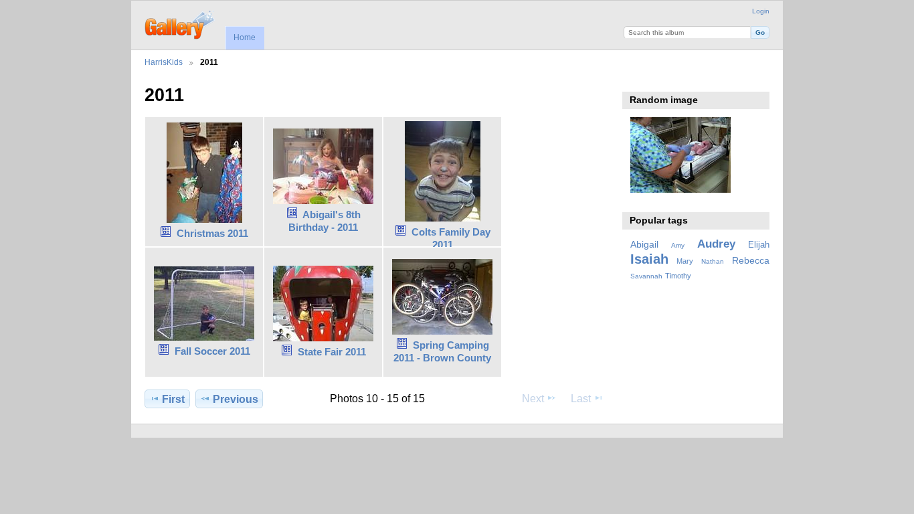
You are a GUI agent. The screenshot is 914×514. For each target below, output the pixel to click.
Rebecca (750, 260)
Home (245, 37)
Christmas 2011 (212, 233)
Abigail (644, 244)
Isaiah (649, 259)
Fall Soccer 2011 (212, 351)
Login (760, 11)
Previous (235, 399)
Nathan (712, 261)
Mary (684, 261)
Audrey (716, 244)
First (173, 399)
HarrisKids (164, 62)
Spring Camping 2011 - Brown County (442, 351)
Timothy (678, 276)
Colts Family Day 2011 (451, 238)
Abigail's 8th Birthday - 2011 (324, 221)
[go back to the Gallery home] (180, 23)
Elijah (758, 245)
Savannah (646, 276)
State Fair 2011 (332, 351)
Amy (677, 245)
